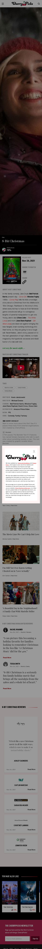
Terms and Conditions (24, 463)
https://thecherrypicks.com (22, 488)
